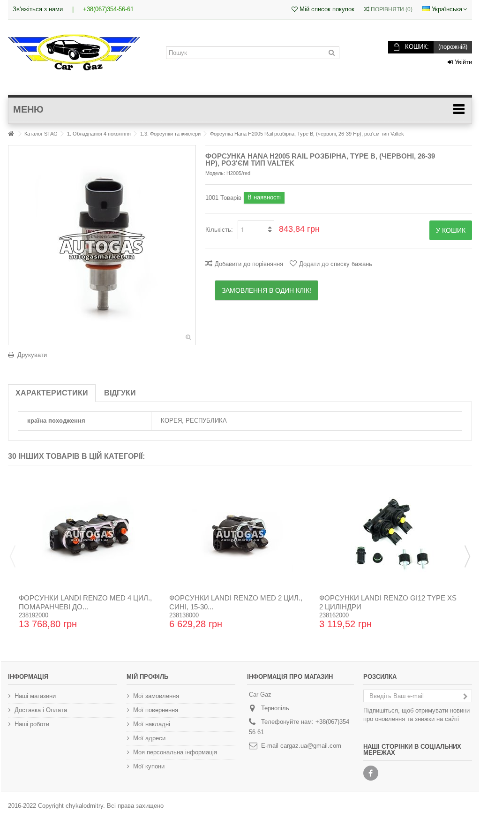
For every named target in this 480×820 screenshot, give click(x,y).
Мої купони (149, 766)
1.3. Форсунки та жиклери (170, 134)
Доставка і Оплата (41, 710)
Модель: (215, 173)
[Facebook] (370, 773)
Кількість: (219, 229)
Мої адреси (149, 738)
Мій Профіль (147, 676)
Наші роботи (32, 724)
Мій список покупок (326, 9)
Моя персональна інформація (175, 752)
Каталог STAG (41, 134)
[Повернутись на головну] (11, 134)
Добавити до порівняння (249, 263)
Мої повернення (155, 710)
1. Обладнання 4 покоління (99, 134)
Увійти (462, 62)
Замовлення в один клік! (266, 290)
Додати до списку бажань (335, 263)
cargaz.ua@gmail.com (310, 745)
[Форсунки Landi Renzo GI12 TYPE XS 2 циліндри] (390, 533)
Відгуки (120, 393)
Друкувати (32, 354)
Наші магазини (35, 695)
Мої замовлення (156, 695)
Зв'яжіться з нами (38, 9)
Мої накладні (151, 724)
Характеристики (51, 393)
